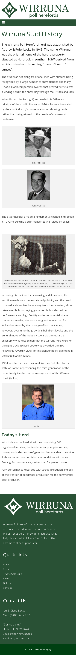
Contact (7, 587)
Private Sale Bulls (12, 573)
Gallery (7, 583)
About (6, 569)
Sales (6, 578)
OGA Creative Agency (42, 649)
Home (6, 564)
